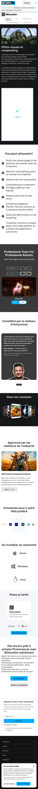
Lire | (9, 489)
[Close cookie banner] (33, 766)
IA (17, 19)
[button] (17, 384)
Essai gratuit (19, 678)
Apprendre (27, 22)
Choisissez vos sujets (10, 725)
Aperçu (8, 19)
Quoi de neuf (27, 19)
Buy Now (27, 3)
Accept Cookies (23, 784)
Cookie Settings (9, 784)
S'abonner (19, 721)
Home (3, 8)
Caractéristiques (13, 22)
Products (9, 8)
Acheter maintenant (19, 685)
